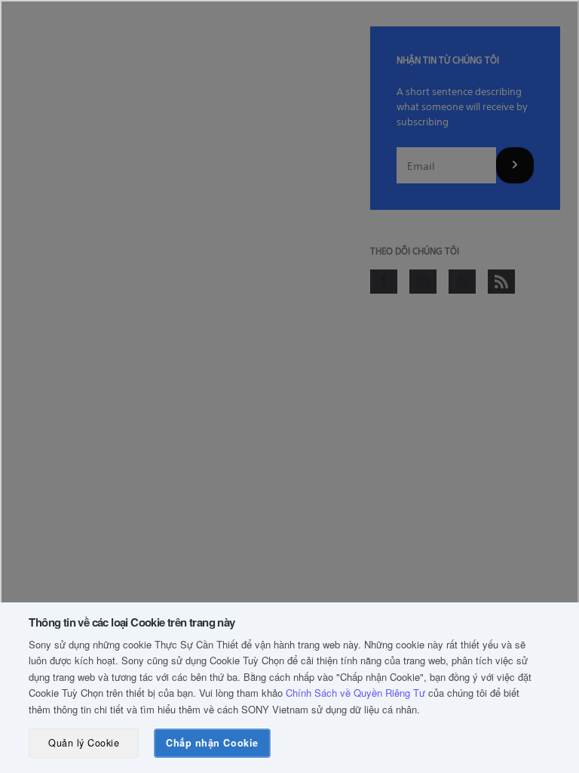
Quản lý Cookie (83, 743)
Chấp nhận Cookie (212, 743)
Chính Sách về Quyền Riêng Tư (355, 692)
